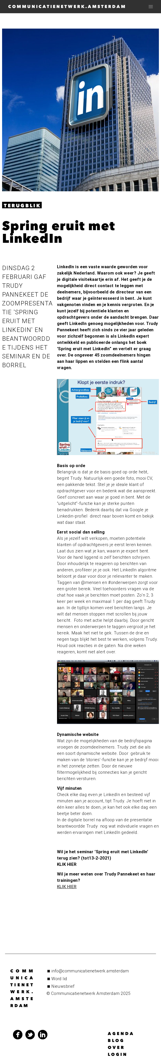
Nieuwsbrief (62, 986)
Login (118, 1054)
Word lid (59, 978)
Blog (116, 1040)
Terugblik (22, 205)
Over (116, 1047)
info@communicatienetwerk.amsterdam (90, 970)
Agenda (121, 1033)
